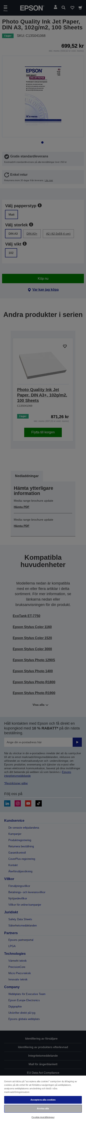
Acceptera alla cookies (43, 1099)
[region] (43, 1098)
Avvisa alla (43, 1108)
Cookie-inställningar (43, 1117)
